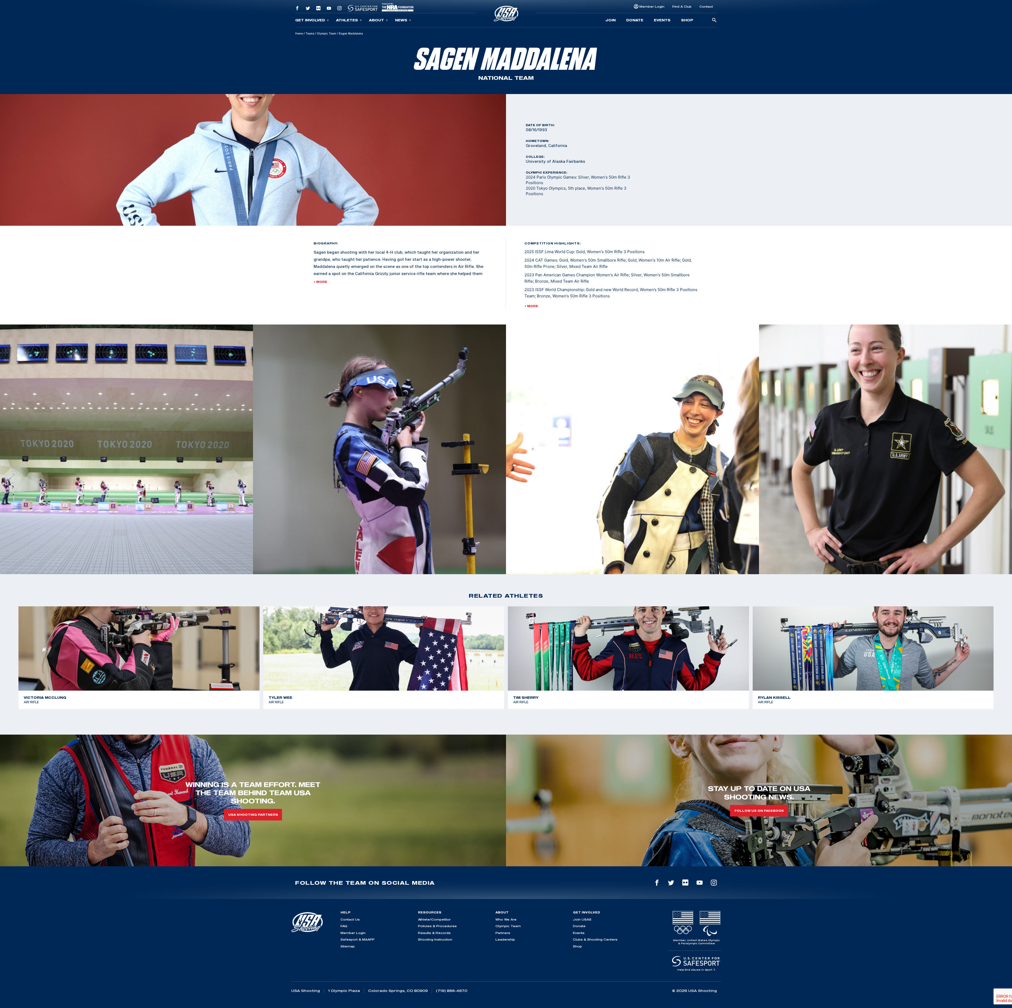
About (376, 20)
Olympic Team (326, 33)
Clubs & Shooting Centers (595, 939)
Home (299, 33)
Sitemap (347, 946)
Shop (687, 20)
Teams (309, 33)
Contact (706, 6)
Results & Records (434, 933)
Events (662, 20)
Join (610, 20)
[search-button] (714, 20)
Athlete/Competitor (434, 919)
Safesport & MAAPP (357, 939)
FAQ (343, 926)
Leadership (505, 939)
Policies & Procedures (437, 926)
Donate (634, 20)
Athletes (347, 20)
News (401, 20)
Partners (502, 933)
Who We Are (506, 919)
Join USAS (582, 919)
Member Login (651, 6)
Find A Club (682, 6)
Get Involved (310, 20)
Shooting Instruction (435, 939)
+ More (320, 281)
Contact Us (350, 919)
